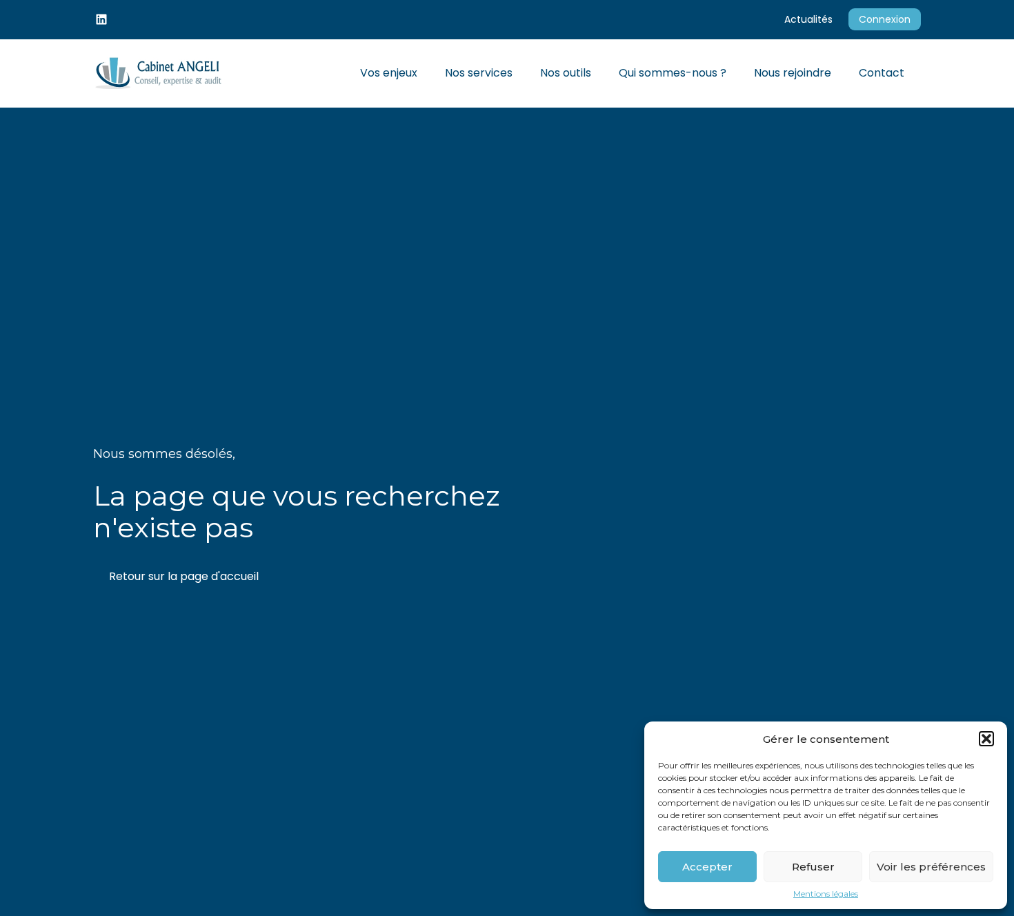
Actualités (808, 19)
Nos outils (565, 73)
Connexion (885, 19)
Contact (881, 73)
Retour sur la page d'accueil (184, 576)
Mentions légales (825, 894)
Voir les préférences (931, 866)
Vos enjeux (388, 73)
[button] (986, 739)
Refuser (813, 866)
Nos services (479, 73)
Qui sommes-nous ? (672, 73)
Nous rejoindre (792, 73)
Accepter (707, 866)
